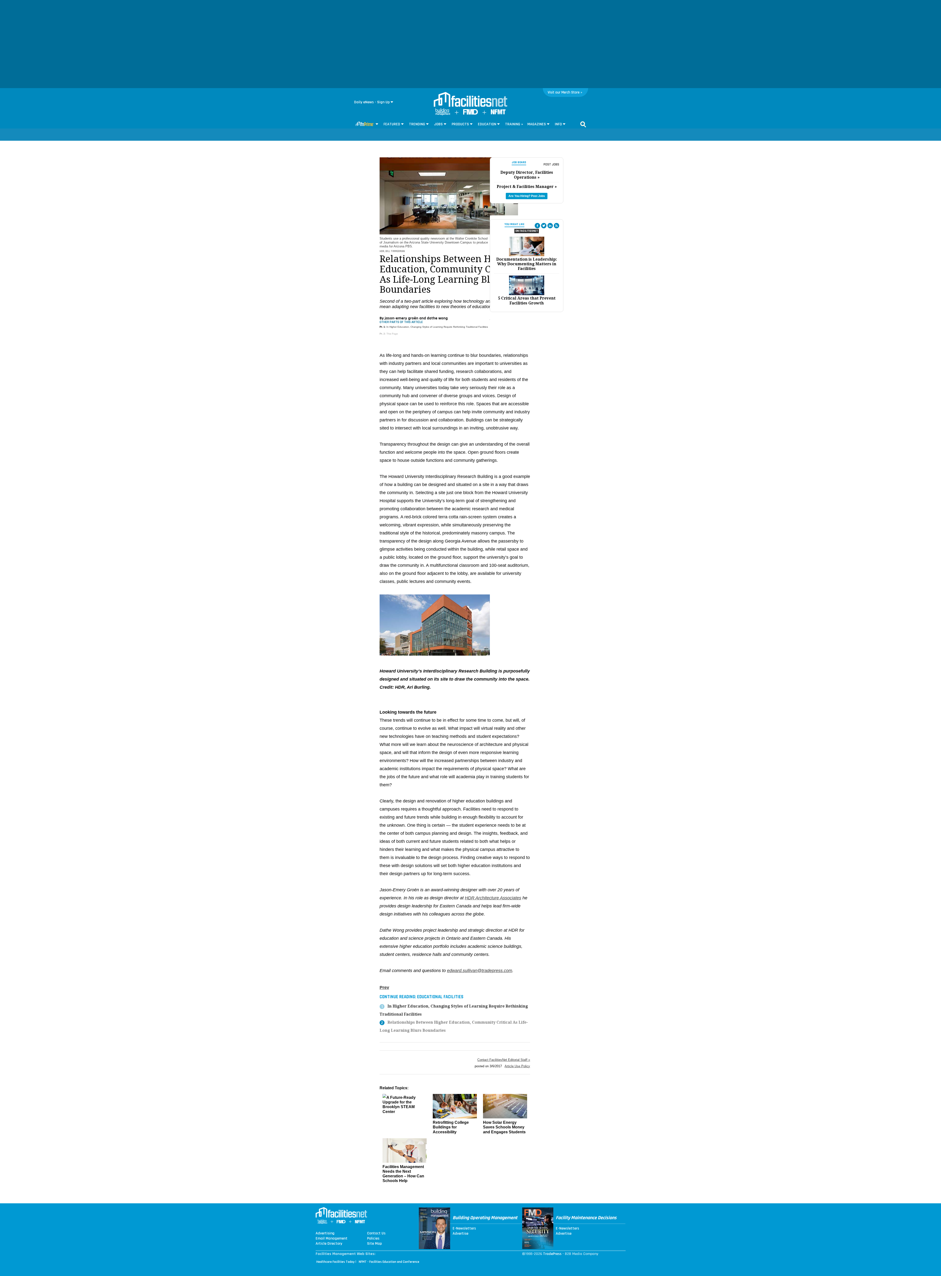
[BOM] (442, 114)
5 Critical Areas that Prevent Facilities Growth (527, 300)
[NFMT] (498, 113)
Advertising (325, 1233)
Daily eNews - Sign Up (372, 102)
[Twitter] (543, 225)
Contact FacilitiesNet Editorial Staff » (503, 1060)
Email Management (331, 1239)
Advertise (460, 1234)
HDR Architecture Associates (493, 897)
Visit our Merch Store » (565, 92)
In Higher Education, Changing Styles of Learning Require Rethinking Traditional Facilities (437, 326)
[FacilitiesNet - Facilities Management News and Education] (470, 100)
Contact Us (376, 1233)
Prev (384, 987)
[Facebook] (537, 225)
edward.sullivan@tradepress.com (479, 970)
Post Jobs (551, 164)
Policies (373, 1239)
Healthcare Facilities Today (335, 1262)
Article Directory (329, 1244)
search (583, 124)
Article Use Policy (517, 1066)
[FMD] (470, 113)
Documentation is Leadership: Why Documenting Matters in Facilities (526, 264)
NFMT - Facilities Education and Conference (389, 1262)
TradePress (552, 1253)
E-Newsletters (464, 1228)
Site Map (374, 1244)
